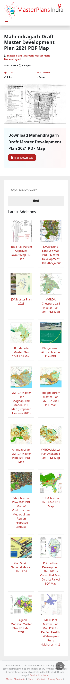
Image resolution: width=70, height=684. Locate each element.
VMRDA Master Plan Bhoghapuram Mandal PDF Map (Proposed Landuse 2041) (21, 403)
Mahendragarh (12, 59)
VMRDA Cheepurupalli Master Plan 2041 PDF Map (51, 306)
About (31, 679)
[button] (6, 21)
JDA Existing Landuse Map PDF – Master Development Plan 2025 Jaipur (50, 255)
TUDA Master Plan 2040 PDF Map (51, 502)
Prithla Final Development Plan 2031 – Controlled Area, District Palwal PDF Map (50, 573)
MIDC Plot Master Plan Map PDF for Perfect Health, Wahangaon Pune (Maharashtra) (50, 632)
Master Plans (14, 55)
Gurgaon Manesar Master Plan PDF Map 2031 (21, 626)
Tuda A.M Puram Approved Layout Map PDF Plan (21, 253)
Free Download (23, 158)
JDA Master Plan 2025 (21, 301)
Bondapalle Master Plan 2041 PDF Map (21, 352)
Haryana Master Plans (37, 55)
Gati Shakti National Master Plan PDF (21, 567)
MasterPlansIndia (15, 679)
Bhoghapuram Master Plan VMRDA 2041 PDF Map (50, 399)
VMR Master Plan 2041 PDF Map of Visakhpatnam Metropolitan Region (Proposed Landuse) (21, 512)
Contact (41, 679)
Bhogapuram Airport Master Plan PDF (50, 352)
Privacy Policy (55, 679)
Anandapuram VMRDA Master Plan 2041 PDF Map (21, 456)
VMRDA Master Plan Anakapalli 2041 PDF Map (50, 454)
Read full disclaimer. (39, 675)
